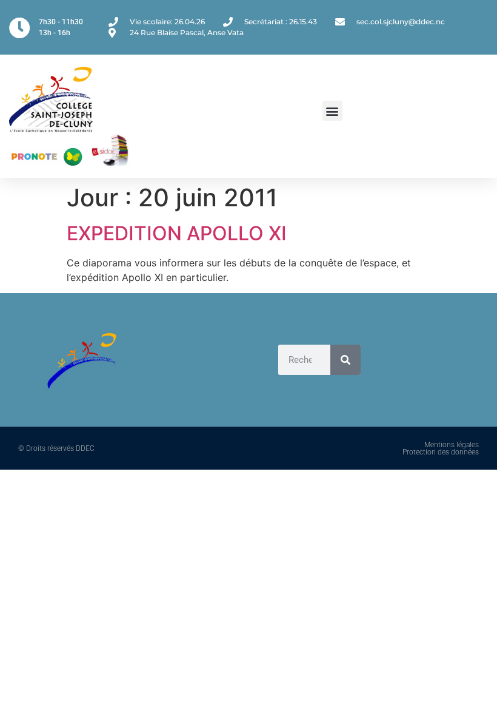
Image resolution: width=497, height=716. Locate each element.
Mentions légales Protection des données (440, 448)
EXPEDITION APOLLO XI (177, 233)
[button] (332, 111)
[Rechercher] (345, 360)
